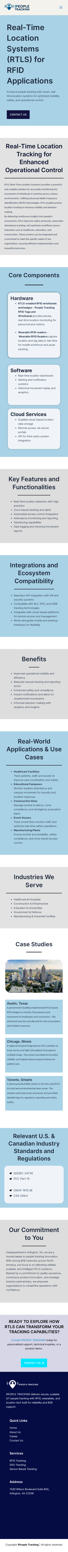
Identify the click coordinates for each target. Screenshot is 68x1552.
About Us (15, 1432)
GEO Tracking (18, 1464)
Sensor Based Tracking (23, 1469)
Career (13, 1436)
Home (13, 1427)
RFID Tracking (18, 1460)
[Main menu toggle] (61, 7)
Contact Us (16, 1440)
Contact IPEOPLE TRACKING (28, 1340)
